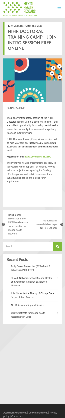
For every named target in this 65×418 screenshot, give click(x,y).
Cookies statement (38, 413)
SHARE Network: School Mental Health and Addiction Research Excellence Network (31, 282)
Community (16, 26)
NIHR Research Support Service (27, 305)
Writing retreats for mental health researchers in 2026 (28, 315)
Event (27, 26)
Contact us (16, 416)
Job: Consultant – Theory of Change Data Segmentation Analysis (32, 295)
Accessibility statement (15, 413)
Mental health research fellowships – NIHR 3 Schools (46, 224)
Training (37, 26)
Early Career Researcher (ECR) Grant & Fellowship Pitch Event (30, 268)
